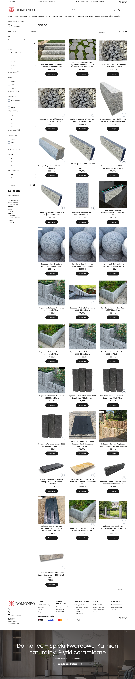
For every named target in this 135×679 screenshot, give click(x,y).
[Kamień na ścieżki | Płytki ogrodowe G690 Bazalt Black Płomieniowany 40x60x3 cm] (82, 50)
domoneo (124, 621)
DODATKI (10, 211)
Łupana (13, 107)
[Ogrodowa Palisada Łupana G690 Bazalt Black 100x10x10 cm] (82, 380)
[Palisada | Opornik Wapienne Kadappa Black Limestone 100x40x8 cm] (51, 468)
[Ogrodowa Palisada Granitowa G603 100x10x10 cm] (82, 292)
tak (12, 174)
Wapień (13, 65)
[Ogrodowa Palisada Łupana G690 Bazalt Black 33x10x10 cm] (113, 380)
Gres (12, 69)
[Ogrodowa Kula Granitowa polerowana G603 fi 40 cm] (113, 244)
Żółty (12, 84)
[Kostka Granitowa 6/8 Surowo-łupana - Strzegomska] (51, 98)
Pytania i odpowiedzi (99, 612)
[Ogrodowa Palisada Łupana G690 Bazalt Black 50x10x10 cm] (51, 426)
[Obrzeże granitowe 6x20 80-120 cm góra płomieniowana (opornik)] (82, 148)
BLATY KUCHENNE (13, 204)
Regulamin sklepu (98, 607)
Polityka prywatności (99, 609)
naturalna (14, 104)
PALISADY (12, 216)
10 (12, 127)
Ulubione (113, 609)
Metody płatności (80, 605)
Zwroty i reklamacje (80, 614)
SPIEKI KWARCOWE (13, 196)
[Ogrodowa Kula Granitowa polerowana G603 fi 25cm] (51, 244)
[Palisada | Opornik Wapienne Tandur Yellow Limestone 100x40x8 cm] (82, 468)
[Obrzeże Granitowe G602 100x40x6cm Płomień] (82, 196)
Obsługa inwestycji (62, 607)
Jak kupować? (97, 605)
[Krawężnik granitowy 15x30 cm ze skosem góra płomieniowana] (113, 98)
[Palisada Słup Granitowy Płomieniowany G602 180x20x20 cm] (113, 510)
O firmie (40, 609)
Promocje (11, 222)
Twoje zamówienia (116, 605)
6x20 (12, 146)
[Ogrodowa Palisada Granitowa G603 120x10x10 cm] (51, 336)
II (11, 162)
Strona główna (12, 21)
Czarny (13, 88)
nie (12, 177)
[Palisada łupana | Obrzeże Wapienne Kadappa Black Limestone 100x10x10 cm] (51, 510)
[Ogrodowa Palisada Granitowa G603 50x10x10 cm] (51, 380)
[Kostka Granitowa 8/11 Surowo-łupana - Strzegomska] (82, 98)
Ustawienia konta (116, 607)
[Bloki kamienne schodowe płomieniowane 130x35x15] (51, 51)
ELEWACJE (11, 207)
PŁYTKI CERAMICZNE (13, 200)
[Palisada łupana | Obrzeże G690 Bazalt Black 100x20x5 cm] (113, 469)
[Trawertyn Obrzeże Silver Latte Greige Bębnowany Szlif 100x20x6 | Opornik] (51, 557)
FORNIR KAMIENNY (13, 202)
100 (12, 123)
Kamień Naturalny (16, 53)
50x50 (13, 139)
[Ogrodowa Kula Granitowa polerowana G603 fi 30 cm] (82, 244)
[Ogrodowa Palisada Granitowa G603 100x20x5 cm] (113, 292)
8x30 (12, 142)
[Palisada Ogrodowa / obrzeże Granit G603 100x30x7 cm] (82, 511)
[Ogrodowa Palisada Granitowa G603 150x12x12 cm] (82, 336)
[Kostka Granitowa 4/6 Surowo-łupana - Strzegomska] (113, 51)
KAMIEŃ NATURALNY (13, 198)
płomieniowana (16, 100)
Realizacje (41, 607)
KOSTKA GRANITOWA (16, 218)
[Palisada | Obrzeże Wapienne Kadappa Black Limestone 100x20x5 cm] (82, 425)
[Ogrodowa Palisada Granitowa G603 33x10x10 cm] (113, 336)
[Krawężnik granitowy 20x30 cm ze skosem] (51, 149)
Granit (13, 62)
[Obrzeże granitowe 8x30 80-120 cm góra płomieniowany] (113, 149)
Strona (120, 589)
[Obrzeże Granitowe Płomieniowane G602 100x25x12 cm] (113, 195)
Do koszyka (51, 74)
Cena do (26, 40)
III (11, 165)
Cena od (11, 40)
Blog (39, 612)
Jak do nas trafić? (67, 664)
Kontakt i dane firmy (44, 605)
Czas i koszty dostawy (81, 607)
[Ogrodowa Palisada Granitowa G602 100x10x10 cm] (51, 292)
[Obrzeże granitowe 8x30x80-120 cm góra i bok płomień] (51, 196)
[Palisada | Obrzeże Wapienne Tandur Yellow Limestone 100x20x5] (113, 426)
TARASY (10, 209)
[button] (114, 10)
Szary (13, 81)
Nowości (10, 220)
